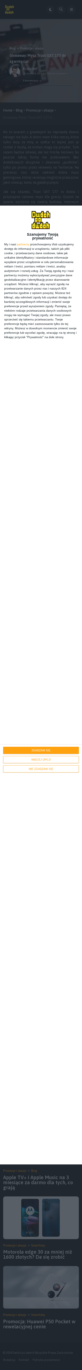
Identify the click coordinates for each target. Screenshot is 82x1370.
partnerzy (23, 244)
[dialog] (41, 685)
